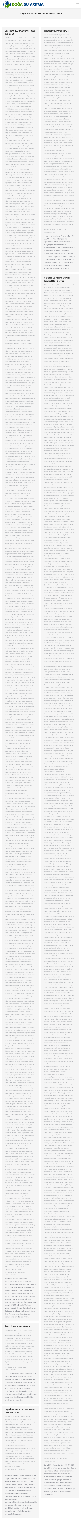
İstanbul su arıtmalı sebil (12, 677)
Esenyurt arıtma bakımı (11, 409)
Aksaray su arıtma (49, 303)
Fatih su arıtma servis (15, 438)
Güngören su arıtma (11, 561)
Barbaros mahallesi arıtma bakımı (59, 456)
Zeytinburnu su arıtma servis (13, 1261)
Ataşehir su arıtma (54, 343)
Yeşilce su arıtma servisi (20, 1222)
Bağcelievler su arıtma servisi (21, 77)
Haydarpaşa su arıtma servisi (53, 890)
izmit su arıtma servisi (11, 704)
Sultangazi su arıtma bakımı (17, 1096)
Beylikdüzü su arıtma (27, 222)
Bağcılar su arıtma (60, 390)
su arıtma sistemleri (21, 1061)
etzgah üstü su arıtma (11, 419)
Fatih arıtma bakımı (15, 432)
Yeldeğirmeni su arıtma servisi (58, 1408)
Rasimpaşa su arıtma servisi (17, 954)
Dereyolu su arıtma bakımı (17, 359)
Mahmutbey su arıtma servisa (63, 1124)
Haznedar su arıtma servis (57, 895)
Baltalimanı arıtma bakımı (16, 159)
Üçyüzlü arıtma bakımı (16, 1464)
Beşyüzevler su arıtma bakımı (13, 209)
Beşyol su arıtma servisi (27, 206)
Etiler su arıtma (29, 414)
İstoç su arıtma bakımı (25, 690)
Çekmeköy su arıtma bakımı (13, 293)
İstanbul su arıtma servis (17, 664)
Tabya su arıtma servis (17, 1104)
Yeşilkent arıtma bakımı (62, 1435)
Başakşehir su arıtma (54, 469)
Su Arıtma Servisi (25, 1059)
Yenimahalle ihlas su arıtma (13, 1217)
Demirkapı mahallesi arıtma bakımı (59, 635)
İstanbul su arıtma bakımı (51, 940)
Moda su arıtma (29, 901)
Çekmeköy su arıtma (27, 290)
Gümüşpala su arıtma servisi (17, 527)
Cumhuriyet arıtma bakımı (12, 332)
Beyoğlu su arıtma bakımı (18, 232)
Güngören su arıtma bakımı (25, 561)
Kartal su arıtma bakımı (51, 1016)
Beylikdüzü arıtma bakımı (12, 222)
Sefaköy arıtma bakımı (22, 993)
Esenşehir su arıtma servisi (60, 85)
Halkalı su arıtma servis (22, 590)
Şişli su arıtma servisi (11, 1030)
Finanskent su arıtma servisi (57, 137)
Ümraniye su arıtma (27, 1167)
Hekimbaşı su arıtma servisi (13, 619)
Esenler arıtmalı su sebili (66, 74)
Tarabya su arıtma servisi (60, 1348)
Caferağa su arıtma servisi (12, 264)
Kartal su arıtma (24, 730)
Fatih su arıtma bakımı (55, 724)
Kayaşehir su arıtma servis (12, 746)
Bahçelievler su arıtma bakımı (13, 138)
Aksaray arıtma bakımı (65, 300)
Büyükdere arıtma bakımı (12, 254)
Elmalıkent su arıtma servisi (57, 656)
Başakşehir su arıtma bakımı (17, 177)
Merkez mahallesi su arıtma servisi (24, 885)
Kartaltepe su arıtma (20, 735)
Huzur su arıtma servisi (27, 625)
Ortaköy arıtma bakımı (61, 1182)
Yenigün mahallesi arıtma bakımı (58, 1419)
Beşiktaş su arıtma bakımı (58, 493)
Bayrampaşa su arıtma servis (18, 190)
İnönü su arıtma (18, 643)
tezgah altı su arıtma (15, 1135)
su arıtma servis (15, 1059)
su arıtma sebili (23, 1056)
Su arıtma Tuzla (27, 1064)
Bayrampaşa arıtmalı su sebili (53, 477)
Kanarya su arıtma (28, 725)
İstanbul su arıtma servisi (20, 667)
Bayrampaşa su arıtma (11, 188)
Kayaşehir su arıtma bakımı (21, 743)
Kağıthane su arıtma (58, 1000)
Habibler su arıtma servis (16, 580)
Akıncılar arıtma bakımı (66, 295)
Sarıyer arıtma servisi (55, 1237)
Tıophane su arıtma (28, 1135)
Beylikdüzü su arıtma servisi (17, 227)
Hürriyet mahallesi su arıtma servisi (24, 622)
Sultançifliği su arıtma (20, 1085)
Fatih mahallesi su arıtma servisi (58, 722)
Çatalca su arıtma (58, 574)
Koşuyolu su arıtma (15, 809)
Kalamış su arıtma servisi (56, 1008)
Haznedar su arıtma (55, 893)
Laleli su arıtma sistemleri (18, 832)
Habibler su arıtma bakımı (63, 858)
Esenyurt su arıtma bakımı (12, 411)
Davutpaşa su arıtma (15, 335)
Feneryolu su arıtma (19, 446)
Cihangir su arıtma (14, 319)
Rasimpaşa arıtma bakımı (17, 951)
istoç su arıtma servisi (11, 696)
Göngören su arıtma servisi (61, 156)
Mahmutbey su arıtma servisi (22, 854)
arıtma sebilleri (48, 319)
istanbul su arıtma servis (51, 950)
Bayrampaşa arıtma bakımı (13, 182)
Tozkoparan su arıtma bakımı (57, 1372)
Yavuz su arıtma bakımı (56, 1400)
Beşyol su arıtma (14, 206)
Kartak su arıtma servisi (12, 730)
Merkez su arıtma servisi (23, 888)
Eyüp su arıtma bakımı (15, 430)
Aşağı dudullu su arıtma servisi (58, 337)
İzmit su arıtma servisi (25, 701)
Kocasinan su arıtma (20, 798)
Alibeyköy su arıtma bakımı (52, 308)
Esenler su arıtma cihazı (16, 398)
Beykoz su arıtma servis (12, 219)
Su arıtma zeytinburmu (25, 1069)
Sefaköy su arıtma (20, 996)
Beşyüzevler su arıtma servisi (21, 211)
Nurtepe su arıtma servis (12, 911)
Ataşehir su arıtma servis (56, 345)
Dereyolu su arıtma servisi (52, 71)
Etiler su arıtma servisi (25, 417)
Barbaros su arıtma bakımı (56, 461)
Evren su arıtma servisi (55, 106)
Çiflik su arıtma (13, 306)
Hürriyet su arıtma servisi (12, 625)
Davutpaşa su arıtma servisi (60, 629)
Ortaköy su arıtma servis (59, 1187)
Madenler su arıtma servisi (57, 1119)
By (10, 1272)
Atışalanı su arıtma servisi (17, 54)
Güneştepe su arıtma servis (22, 546)
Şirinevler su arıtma (24, 1011)
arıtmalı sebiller (48, 322)
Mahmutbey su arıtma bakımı (13, 851)
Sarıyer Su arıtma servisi (22, 988)
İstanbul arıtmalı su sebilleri (17, 651)
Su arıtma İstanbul (27, 1051)
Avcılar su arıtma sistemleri (23, 64)
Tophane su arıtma (14, 1143)
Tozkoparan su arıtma (11, 1151)
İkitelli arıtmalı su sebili (64, 914)
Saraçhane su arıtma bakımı (17, 975)
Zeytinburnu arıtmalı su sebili (18, 1251)
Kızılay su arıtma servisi (12, 785)
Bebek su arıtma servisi (60, 490)
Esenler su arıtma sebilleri (18, 401)
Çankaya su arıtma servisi (21, 280)
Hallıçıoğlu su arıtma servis (23, 593)
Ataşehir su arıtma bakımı (18, 46)
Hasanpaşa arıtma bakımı (17, 598)
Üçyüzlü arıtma (23, 1156)
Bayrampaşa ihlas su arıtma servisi (20, 185)
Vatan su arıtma (28, 1182)
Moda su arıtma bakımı (12, 904)
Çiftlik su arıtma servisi (51, 608)
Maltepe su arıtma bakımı (12, 859)
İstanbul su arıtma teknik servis (53, 958)
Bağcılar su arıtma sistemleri (64, 42)
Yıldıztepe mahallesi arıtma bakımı (54, 1448)
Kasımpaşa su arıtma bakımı (13, 740)
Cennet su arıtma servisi (16, 301)
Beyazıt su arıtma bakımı (12, 214)
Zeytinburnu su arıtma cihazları (22, 1259)
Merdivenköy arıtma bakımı (21, 877)
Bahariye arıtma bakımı (26, 127)
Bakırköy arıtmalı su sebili (20, 148)
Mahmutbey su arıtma (27, 848)
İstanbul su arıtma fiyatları (22, 659)
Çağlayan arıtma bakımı (51, 558)
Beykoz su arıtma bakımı (23, 217)
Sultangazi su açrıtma (16, 1093)
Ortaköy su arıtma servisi (16, 922)
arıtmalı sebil (66, 319)
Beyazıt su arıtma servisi (27, 214)
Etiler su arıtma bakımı (11, 417)
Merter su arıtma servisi (63, 1164)
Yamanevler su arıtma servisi (13, 1185)
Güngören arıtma (10, 548)
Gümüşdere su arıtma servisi (61, 177)
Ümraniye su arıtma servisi (17, 1172)
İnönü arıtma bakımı (26, 638)
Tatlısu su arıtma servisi (60, 1350)
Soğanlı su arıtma (18, 1032)
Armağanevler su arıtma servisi (58, 324)
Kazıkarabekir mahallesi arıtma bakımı (20, 748)
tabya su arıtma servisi (56, 1332)
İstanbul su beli (24, 677)
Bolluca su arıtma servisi (21, 238)
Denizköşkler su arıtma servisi (58, 648)
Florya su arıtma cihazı (20, 482)
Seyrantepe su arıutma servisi (22, 1004)
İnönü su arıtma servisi (51, 929)
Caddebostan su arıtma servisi (20, 259)
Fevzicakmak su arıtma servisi (14, 464)
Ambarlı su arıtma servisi (56, 316)
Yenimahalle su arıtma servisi (17, 1219)
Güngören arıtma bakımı (23, 548)
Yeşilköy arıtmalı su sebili (21, 1227)
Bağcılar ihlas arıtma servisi (63, 382)
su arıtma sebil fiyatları (11, 1056)
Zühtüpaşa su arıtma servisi (13, 1269)
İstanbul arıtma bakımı (16, 646)
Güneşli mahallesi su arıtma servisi (19, 535)
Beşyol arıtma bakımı (57, 498)
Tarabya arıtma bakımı (59, 1345)
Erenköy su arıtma (14, 385)
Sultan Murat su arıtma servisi (22, 1077)
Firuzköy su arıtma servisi (17, 475)
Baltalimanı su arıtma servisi (52, 453)
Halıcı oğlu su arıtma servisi (21, 582)
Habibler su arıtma (14, 577)
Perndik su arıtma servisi (20, 943)
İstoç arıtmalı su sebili (20, 688)
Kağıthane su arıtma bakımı (19, 717)
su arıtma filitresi (16, 1048)
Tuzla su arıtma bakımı (26, 1154)
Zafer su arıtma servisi (17, 1243)
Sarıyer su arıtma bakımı (22, 985)
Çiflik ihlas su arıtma (15, 304)
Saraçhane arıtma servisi (16, 972)
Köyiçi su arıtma (27, 811)
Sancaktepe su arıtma (11, 964)
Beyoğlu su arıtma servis (62, 53)
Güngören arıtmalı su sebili (59, 835)
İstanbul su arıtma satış (12, 661)
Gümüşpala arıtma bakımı (17, 525)
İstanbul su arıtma (66, 937)
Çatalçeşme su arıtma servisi (22, 288)
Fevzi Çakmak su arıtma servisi (64, 129)
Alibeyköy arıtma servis (51, 306)
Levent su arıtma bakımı (16, 835)
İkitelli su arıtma (13, 632)
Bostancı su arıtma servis (18, 243)
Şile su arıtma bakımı (17, 1006)
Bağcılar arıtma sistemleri (21, 85)
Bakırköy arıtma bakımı (20, 146)
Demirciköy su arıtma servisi (21, 340)
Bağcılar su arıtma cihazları (21, 98)
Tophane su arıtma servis (17, 1146)
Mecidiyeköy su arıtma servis (21, 869)
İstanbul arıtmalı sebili (50, 935)
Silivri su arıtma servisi (11, 1011)
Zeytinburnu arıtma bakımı (21, 1246)
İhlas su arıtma (53, 911)
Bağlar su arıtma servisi (12, 127)
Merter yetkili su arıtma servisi (65, 1166)
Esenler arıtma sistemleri (16, 393)
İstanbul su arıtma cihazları (56, 943)
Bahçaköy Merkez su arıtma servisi (15, 132)
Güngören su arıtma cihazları (61, 845)
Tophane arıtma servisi (63, 1361)
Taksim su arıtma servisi (51, 1340)
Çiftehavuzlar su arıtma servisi (53, 603)
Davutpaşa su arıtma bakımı (57, 627)
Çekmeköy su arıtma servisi (52, 587)
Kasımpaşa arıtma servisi (21, 738)
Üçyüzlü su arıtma (19, 1159)
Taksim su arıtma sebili (16, 1114)
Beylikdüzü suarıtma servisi (63, 48)
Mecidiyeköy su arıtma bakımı (14, 867)
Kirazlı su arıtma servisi (20, 780)
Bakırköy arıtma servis (55, 440)
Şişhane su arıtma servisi (21, 1022)
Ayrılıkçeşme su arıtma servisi (18, 69)
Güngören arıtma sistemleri (13, 554)
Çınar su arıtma (48, 619)
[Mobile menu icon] (77, 4)
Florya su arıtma (24, 480)
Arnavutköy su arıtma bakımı (52, 329)
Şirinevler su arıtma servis (17, 1017)
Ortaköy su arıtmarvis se (18, 925)
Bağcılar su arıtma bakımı (18, 96)
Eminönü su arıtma (14, 375)
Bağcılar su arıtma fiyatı (22, 101)
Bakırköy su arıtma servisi (16, 156)
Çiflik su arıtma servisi (25, 306)
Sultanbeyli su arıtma (11, 1080)
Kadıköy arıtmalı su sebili (21, 706)
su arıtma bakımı (26, 1040)
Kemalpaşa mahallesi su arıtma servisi (21, 767)
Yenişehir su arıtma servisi (60, 1432)
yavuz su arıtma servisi (55, 1403)
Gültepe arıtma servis (11, 517)
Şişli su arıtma (18, 1025)
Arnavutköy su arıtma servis (60, 332)
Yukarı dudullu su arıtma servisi (18, 1235)
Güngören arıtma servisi (26, 551)
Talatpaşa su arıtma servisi (17, 1117)
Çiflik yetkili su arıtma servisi (13, 309)
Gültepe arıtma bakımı (24, 514)
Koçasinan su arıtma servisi (13, 804)
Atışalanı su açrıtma (59, 350)
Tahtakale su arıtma (55, 1335)
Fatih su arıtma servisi (54, 727)
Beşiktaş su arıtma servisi (60, 495)
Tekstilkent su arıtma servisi (13, 1132)
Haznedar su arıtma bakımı (17, 614)
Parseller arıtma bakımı (20, 930)
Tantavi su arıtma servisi (20, 1119)
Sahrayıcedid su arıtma (12, 959)
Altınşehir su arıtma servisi (56, 314)
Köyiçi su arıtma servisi (12, 814)
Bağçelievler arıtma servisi (12, 72)
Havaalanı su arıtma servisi (13, 609)
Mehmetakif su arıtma (16, 875)
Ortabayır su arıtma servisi (17, 914)
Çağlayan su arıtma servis (17, 269)
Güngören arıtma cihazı (12, 551)
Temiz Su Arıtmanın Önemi (17, 1326)
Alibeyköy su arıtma (65, 306)
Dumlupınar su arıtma (11, 364)
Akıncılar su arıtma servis (51, 298)
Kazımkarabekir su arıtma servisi (14, 761)
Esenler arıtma (17, 390)
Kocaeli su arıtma (14, 788)
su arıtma (51, 1272)
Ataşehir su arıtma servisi (20, 48)
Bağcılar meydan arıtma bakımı (58, 387)
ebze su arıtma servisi (15, 367)
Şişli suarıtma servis (24, 1030)
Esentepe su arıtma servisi (23, 406)
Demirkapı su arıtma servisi (62, 643)
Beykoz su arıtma (10, 217)
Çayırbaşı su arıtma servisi (13, 290)
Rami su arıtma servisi (55, 1208)
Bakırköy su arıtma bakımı (12, 154)
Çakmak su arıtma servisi (12, 275)
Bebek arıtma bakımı (21, 193)
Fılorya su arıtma (14, 477)
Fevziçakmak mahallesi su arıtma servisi (17, 461)
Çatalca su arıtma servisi (20, 285)
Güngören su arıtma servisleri (13, 572)
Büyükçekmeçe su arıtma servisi (23, 251)
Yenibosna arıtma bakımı (12, 1201)
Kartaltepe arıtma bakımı (51, 1019)
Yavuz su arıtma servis (16, 1188)
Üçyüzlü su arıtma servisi (56, 1377)
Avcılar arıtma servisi (28, 56)
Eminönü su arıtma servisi (56, 661)
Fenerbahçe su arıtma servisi (17, 443)
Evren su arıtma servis (20, 425)
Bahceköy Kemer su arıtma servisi (54, 429)
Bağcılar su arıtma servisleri (17, 109)
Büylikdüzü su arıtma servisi (21, 246)
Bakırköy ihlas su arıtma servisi (59, 443)
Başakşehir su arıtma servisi (23, 180)
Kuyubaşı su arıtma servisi (17, 830)
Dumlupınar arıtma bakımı (21, 361)
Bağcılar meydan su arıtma (22, 93)
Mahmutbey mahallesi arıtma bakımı (16, 846)
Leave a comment (10, 1275)
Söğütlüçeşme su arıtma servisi (23, 1038)
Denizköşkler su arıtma (12, 356)
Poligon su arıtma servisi (60, 1206)
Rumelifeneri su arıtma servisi (22, 956)
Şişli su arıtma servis (28, 1027)
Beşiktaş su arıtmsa (19, 204)
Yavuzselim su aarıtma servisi (13, 1196)
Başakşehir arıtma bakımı (51, 466)
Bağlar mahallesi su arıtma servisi (63, 419)
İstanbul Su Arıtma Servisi (56, 31)
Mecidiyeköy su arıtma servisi (14, 872)
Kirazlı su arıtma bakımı (20, 777)
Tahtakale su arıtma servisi (17, 1109)
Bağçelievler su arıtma (17, 75)
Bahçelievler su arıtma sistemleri (14, 143)
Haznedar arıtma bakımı (16, 611)
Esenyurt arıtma (65, 87)
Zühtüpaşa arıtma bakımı (12, 1267)
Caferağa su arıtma (25, 261)
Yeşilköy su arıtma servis (18, 1230)
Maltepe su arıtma (25, 856)
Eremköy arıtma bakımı (20, 382)
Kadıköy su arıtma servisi (60, 995)
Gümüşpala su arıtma (66, 179)
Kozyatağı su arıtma (11, 817)
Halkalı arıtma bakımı (28, 585)
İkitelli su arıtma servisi (25, 635)
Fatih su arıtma (17, 435)
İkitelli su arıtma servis (11, 635)
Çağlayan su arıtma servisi (56, 564)
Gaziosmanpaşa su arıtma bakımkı (54, 148)
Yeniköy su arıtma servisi (55, 1424)
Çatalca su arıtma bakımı (18, 282)
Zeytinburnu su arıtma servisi (13, 1362)
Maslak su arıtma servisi (16, 861)
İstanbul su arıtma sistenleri (13, 672)
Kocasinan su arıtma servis (22, 801)
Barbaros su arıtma (19, 167)
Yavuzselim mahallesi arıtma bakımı (20, 1190)
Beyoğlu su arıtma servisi (20, 235)
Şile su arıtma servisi (59, 1253)
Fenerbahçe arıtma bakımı (17, 440)
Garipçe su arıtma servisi (20, 485)
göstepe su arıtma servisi (12, 506)
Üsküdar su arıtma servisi (21, 1180)
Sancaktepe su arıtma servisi (61, 1224)
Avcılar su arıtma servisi (51, 361)
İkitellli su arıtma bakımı (12, 638)
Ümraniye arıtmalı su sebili (13, 1167)
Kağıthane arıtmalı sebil (20, 714)
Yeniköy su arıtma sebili (21, 1211)
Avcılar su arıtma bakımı (12, 1424)
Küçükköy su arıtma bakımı (23, 822)
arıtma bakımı (68, 316)
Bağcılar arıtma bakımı (21, 80)
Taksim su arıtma (14, 1111)
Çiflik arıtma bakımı (50, 595)
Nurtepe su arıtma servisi (59, 1179)
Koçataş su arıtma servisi (16, 806)
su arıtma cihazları (14, 1046)
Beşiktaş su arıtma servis (17, 201)
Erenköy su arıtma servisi (62, 672)
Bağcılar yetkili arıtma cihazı (13, 114)
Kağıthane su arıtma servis (61, 1003)
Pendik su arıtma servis (21, 940)
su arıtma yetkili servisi (23, 1067)
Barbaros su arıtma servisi (12, 172)
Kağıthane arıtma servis (60, 998)
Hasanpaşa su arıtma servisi (17, 601)
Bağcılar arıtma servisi (60, 379)
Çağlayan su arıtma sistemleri (22, 272)
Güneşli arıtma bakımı (21, 530)
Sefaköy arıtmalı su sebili (56, 1240)
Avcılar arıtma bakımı (59, 353)
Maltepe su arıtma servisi (56, 1132)
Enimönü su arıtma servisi (65, 666)
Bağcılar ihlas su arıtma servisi (14, 90)
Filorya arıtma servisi (15, 472)
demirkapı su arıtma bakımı (58, 640)
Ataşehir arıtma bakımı (21, 43)
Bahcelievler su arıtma (26, 135)
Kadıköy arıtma (23, 704)
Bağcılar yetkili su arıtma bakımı (18, 117)
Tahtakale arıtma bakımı (16, 1106)
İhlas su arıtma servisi (64, 911)
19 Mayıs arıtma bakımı (24, 40)
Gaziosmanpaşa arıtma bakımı (14, 488)
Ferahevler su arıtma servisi (21, 448)
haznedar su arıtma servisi (21, 617)
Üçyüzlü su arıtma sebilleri (21, 1161)
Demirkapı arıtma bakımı (12, 343)
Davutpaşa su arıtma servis (17, 338)
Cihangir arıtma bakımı (16, 317)
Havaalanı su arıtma (19, 604)
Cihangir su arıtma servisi (17, 322)
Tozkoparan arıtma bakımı (21, 1148)
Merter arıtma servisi (20, 890)
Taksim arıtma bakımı (55, 1337)
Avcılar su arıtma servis (22, 61)
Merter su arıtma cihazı (61, 1161)
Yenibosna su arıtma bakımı (13, 1204)
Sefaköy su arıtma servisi (21, 998)
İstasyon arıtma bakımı (22, 682)
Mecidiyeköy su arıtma (20, 864)
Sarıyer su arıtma (10, 985)
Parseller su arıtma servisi (20, 935)
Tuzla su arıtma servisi (11, 1156)
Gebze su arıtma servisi (16, 498)
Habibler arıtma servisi (65, 856)
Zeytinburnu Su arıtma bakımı (13, 1256)
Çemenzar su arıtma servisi (57, 590)
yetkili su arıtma (53, 1445)
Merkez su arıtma (10, 888)
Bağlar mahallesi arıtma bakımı (20, 122)
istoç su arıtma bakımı (11, 693)
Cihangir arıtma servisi (50, 611)
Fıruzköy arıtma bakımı (11, 480)
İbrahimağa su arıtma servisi (57, 908)
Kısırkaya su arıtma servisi (23, 782)
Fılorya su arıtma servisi (27, 477)
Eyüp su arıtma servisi (50, 111)
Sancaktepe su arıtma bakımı (53, 1222)
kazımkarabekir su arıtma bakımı (19, 759)
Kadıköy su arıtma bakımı (58, 993)
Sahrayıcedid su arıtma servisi (58, 1216)
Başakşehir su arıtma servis (57, 472)
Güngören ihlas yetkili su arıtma (24, 559)
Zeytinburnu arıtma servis (12, 1248)
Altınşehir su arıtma (25, 1416)
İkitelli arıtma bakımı (15, 630)
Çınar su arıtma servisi (25, 330)
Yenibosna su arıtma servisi (17, 1206)
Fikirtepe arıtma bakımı (16, 467)
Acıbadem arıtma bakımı (51, 293)
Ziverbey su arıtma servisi (21, 1264)
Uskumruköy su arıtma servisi (14, 1182)
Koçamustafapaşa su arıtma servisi (15, 796)
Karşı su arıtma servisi (27, 727)
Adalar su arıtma (54, 295)
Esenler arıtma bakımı (66, 71)
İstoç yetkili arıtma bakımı (12, 698)
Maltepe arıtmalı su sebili (12, 856)
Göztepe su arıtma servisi (22, 511)
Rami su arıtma (17, 948)
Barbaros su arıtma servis (21, 169)
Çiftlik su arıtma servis (16, 314)
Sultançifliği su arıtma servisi (13, 1090)
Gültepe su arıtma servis (22, 519)
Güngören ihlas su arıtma (16, 556)
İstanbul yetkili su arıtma (17, 680)
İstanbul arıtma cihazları (51, 932)
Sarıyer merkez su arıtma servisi (22, 982)
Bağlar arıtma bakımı (56, 416)
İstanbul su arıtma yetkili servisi (22, 675)
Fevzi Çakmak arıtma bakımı (57, 735)
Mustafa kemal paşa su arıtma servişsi (16, 906)
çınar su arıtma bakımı (25, 327)
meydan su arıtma (18, 901)
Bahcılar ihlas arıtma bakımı (52, 437)
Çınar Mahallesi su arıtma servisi (19, 325)
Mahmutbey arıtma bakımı (21, 843)
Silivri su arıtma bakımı (25, 1009)
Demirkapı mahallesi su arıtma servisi (55, 637)
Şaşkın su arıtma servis (22, 990)
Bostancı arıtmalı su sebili (21, 240)
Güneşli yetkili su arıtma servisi (14, 543)
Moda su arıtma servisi (26, 904)
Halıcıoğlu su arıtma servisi (13, 585)
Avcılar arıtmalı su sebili (12, 59)
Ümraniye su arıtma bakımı (13, 1169)
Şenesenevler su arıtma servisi (53, 1248)
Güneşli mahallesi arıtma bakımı (62, 187)
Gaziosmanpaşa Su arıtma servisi (15, 496)
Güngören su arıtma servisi (23, 569)
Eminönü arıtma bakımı (16, 372)
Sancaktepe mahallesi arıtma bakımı (20, 961)
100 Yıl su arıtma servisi (25, 38)
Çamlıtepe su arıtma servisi (57, 572)
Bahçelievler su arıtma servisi (21, 140)
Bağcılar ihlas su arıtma (23, 88)
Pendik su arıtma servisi (59, 1200)
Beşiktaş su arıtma (14, 198)
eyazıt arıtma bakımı (19, 427)
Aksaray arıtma (53, 300)
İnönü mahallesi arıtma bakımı (14, 640)
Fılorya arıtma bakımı (59, 753)
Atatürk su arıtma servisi (60, 348)
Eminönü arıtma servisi (60, 658)
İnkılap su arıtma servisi (60, 922)
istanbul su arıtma (14, 654)
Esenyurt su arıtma (24, 409)
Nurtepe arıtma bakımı (26, 909)
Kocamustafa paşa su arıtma (18, 790)
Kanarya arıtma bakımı (16, 725)
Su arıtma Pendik (19, 1054)
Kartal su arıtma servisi (20, 732)
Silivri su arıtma (13, 1009)
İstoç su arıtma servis (25, 693)
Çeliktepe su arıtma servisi (17, 296)
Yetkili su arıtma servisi (65, 1445)
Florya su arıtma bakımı (66, 758)
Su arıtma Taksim (17, 1064)
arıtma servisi (58, 319)
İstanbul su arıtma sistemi (24, 669)
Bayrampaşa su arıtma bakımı (53, 482)
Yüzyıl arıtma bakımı (59, 1453)
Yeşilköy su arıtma (65, 1440)
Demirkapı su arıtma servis (17, 351)
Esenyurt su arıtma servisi (16, 414)
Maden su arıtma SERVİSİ (18, 840)
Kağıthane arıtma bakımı (20, 711)
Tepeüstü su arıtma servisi (52, 224)
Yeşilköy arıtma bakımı (67, 1437)
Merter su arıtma (16, 893)
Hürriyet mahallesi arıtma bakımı (53, 900)
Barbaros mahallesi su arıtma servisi (55, 458)
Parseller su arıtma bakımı (17, 932)
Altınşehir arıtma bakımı (56, 311)
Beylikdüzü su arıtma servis (61, 519)
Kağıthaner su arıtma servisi (13, 722)
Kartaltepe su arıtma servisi (52, 1022)
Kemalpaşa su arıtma (11, 769)
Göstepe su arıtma (25, 504)
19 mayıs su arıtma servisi (62, 290)
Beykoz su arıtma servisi (27, 219)
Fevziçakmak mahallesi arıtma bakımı (20, 459)
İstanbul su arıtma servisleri (57, 953)
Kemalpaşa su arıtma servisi (17, 772)
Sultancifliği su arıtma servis (23, 1088)
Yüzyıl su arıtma (18, 1238)
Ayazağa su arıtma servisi (12, 67)
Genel (25, 498)
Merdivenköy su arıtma (11, 880)
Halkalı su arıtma (25, 588)
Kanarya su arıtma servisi (12, 727)
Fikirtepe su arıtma (14, 469)
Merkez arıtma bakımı (15, 882)
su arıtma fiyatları (16, 1051)
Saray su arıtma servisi (20, 977)
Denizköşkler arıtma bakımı (21, 354)
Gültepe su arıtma (23, 517)
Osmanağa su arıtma (20, 927)
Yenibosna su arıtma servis (52, 1416)
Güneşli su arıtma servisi (27, 540)
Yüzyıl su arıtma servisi (16, 1240)
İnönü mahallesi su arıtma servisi (54, 927)
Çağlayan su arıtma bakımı (52, 561)
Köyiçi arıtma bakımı (15, 811)
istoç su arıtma (13, 690)
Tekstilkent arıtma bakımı (12, 1130)
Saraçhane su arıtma (65, 1229)
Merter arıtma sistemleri (64, 1158)
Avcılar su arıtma (25, 59)
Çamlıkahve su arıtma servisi (17, 277)
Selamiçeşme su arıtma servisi (14, 1001)
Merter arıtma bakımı (65, 1156)
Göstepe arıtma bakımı (22, 501)
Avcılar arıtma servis (15, 56)
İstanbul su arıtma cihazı (16, 656)
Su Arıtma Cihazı (54, 1274)
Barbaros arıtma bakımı (20, 161)
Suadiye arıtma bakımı (21, 1072)
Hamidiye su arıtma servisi (13, 596)
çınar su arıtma (13, 327)
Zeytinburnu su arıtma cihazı (17, 1356)
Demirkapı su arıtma (15, 348)
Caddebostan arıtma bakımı (17, 256)
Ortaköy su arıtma (14, 917)
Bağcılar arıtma (9, 80)
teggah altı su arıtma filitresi (23, 1127)
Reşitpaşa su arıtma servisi (61, 1211)
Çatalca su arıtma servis (56, 577)
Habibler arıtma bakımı (16, 575)
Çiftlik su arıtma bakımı (51, 606)
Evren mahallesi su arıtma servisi (19, 422)
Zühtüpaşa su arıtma (26, 1267)
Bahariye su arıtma (10, 130)
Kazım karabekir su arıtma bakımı (15, 751)
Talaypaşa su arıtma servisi (57, 1343)
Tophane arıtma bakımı (16, 1140)
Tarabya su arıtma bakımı (21, 1122)
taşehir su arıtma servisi (22, 1125)
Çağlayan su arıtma (15, 267)
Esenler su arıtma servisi (20, 404)
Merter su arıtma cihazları (16, 896)
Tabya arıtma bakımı (19, 1098)
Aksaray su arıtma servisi (63, 303)
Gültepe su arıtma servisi (12, 522)
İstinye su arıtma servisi (22, 685)
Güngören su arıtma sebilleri (18, 567)
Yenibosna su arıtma (26, 1201)
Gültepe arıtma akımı (11, 514)
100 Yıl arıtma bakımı (11, 38)
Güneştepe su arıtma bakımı (61, 198)
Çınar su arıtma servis (11, 330)
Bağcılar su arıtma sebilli (23, 104)
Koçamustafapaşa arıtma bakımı (15, 793)
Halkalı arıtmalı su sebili (12, 588)
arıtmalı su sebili (59, 322)
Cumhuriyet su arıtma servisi (61, 66)
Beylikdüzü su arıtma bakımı (13, 225)
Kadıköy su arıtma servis (18, 709)
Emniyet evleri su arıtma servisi (62, 664)
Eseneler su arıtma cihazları (17, 388)
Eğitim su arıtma (28, 367)
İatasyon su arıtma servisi (12, 627)
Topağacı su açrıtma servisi (13, 1138)
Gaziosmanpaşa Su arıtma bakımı (63, 145)
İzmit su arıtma (13, 701)
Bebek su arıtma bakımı (16, 196)
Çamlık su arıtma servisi (51, 569)
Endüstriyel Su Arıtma (19, 380)
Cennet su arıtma (54, 593)
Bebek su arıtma (62, 487)
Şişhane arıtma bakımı (20, 1019)
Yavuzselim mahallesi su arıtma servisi (16, 1193)
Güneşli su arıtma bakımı (23, 538)
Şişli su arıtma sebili (15, 1027)
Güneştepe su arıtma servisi (52, 827)
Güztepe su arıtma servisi (62, 853)
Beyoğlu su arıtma (63, 50)
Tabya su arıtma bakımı (16, 1101)
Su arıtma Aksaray (14, 1040)
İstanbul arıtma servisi (17, 648)
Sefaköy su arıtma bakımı (56, 1243)
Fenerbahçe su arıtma (50, 121)
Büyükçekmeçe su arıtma (12, 248)
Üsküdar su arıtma (20, 1177)
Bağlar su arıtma (26, 125)
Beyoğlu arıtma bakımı (21, 230)
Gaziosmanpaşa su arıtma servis (20, 493)
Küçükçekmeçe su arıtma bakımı (14, 819)
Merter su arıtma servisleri (17, 898)
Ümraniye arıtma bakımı (22, 1164)
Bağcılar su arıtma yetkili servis (24, 111)
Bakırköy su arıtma (24, 151)
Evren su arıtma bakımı (55, 103)
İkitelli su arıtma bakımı (26, 632)
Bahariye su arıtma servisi (24, 130)
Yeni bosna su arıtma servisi (21, 1198)
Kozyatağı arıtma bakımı (26, 814)
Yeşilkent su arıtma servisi (21, 1225)
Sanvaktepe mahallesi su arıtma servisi (56, 1227)
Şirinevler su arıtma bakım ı (13, 1014)
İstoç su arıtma (21, 1440)
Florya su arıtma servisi (65, 761)
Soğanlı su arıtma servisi (16, 1035)
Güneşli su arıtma (10, 538)
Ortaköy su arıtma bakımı (57, 1185)
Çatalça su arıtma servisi (56, 579)
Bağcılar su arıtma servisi (59, 40)
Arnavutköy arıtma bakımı (51, 327)
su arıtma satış (29, 1054)
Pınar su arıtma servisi (59, 1203)
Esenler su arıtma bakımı (62, 77)
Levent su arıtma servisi (16, 838)
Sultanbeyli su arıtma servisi (17, 1082)
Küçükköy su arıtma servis (13, 825)
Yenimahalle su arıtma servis (52, 1429)
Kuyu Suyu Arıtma (54, 1108)
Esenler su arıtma (15, 396)
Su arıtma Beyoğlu (22, 1043)
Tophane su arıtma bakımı (64, 1364)
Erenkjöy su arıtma (64, 669)
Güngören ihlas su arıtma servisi (63, 837)
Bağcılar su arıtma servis (12, 106)
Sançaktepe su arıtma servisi (18, 967)
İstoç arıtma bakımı (10, 1440)
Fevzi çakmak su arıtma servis (18, 454)
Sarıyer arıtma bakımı (21, 980)
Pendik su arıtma (20, 938)
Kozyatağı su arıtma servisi (25, 817)
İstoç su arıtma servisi (25, 696)
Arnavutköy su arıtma (66, 327)
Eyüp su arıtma (53, 108)
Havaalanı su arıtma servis (21, 606)
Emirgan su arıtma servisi (16, 377)
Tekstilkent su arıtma (26, 1130)
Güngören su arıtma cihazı (13, 564)
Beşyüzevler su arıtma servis (61, 503)
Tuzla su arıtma (14, 1154)
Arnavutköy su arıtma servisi (52, 335)
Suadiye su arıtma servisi (18, 1075)
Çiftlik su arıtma (18, 311)
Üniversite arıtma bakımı (20, 1175)
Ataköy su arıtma (58, 340)
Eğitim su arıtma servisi (12, 369)
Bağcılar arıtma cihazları (20, 82)
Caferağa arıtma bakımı (12, 261)
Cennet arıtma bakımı (19, 298)
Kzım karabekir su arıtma (56, 1111)
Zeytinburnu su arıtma (24, 1254)
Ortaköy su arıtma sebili (16, 919)
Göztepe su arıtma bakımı (21, 509)
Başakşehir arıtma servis (16, 175)
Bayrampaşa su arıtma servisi (61, 485)
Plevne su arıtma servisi (20, 946)
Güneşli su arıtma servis (12, 540)
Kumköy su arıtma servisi (16, 827)
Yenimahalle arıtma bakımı (23, 1214)
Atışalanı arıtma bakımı (20, 51)
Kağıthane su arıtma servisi (23, 719)
